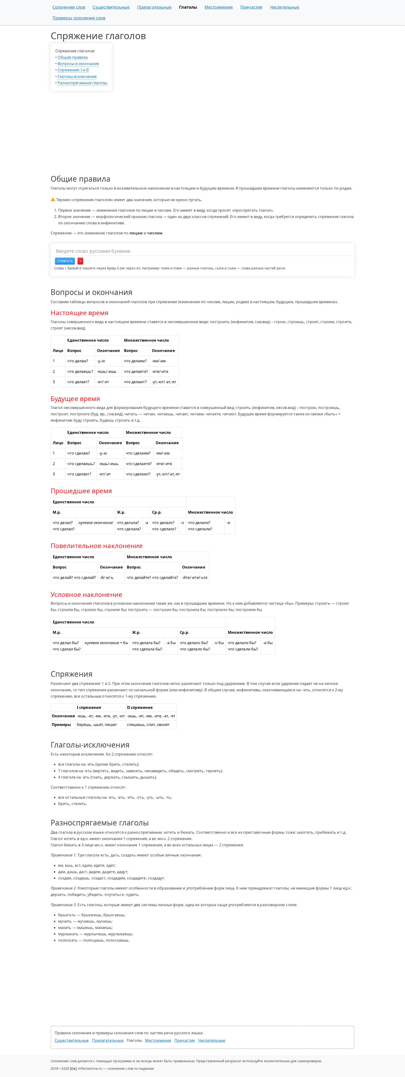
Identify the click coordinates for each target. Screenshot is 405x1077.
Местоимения (219, 7)
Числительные (284, 7)
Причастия (251, 7)
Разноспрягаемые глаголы (82, 82)
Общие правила (73, 57)
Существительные (111, 7)
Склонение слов (68, 7)
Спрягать (65, 261)
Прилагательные (154, 7)
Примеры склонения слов (78, 18)
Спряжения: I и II (73, 70)
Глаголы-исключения (77, 76)
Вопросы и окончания (78, 63)
